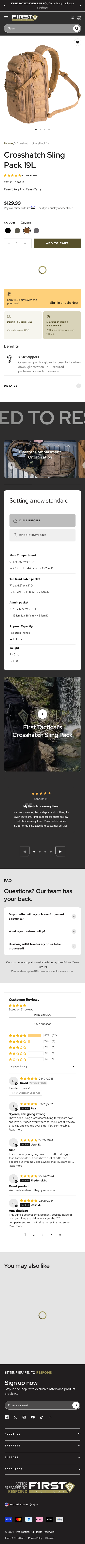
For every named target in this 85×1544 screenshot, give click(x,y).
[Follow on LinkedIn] (50, 1417)
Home (8, 143)
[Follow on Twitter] (15, 1417)
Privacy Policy (35, 1538)
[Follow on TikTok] (41, 1417)
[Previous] (4, 6)
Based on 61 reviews (21, 1009)
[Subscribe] (75, 1405)
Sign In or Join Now (64, 303)
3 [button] (42, 1235)
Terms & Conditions (15, 1538)
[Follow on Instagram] (24, 1417)
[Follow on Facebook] (7, 1417)
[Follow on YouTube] (33, 1417)
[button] (13, 175)
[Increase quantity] (25, 243)
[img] (29, 1078)
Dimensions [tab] (29, 520)
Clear (69, 28)
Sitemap (49, 1538)
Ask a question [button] (42, 1024)
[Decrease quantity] (9, 243)
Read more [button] (15, 1129)
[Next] (80, 6)
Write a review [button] (42, 1014)
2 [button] (34, 1235)
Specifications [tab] (32, 535)
